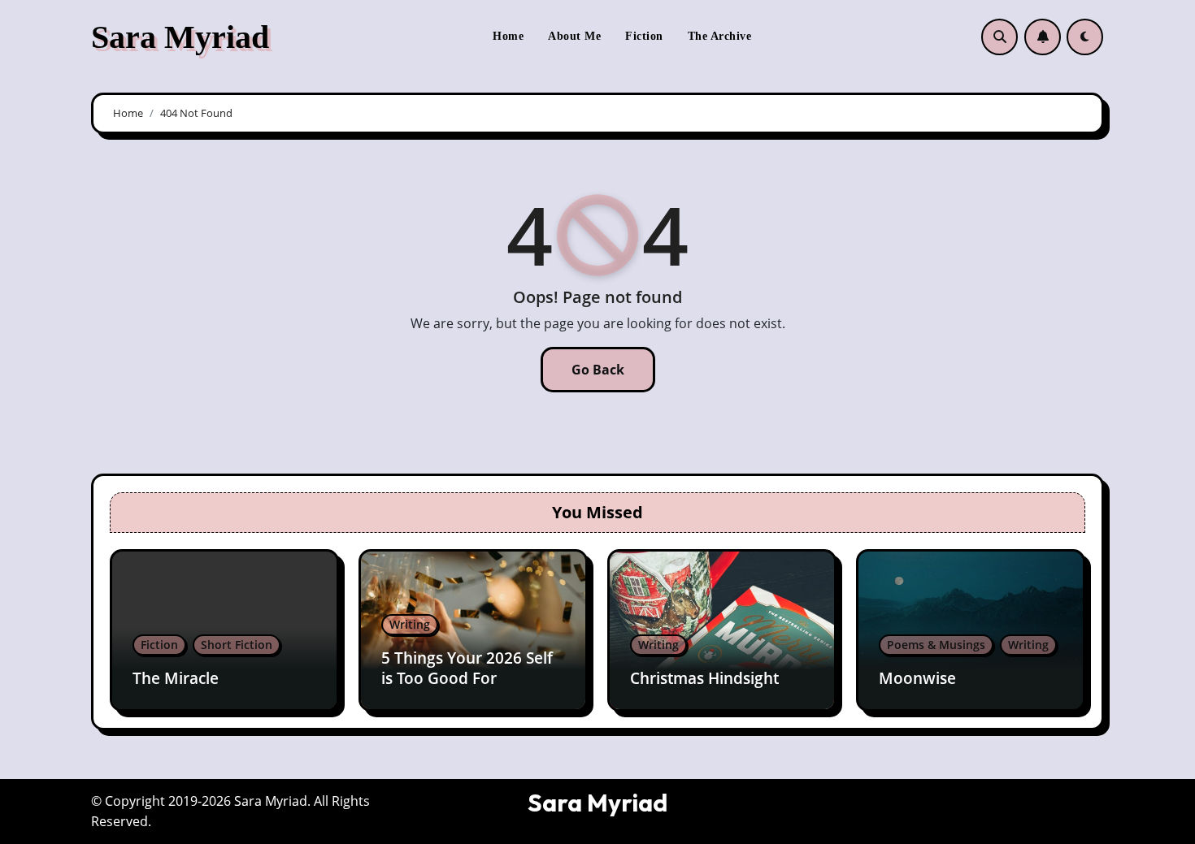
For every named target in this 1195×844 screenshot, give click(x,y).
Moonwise (917, 678)
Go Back (597, 370)
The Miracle (176, 678)
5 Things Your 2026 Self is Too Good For (467, 668)
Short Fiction (236, 644)
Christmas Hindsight (704, 678)
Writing (409, 624)
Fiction (644, 36)
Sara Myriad (180, 37)
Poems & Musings (936, 644)
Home (508, 36)
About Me (574, 36)
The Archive (720, 36)
